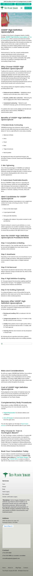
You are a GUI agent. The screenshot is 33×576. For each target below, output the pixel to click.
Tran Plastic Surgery (22, 457)
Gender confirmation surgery (9, 496)
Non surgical (5, 494)
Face (3, 484)
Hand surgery (6, 491)
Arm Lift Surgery (8, 418)
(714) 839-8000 (9, 4)
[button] (21, 8)
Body (3, 489)
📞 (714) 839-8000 (12, 459)
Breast (4, 486)
